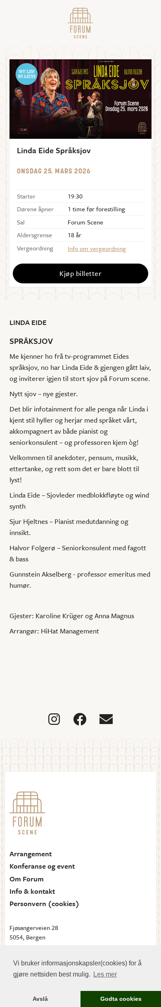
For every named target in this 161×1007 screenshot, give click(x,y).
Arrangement (30, 853)
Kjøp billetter (80, 273)
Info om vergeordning (97, 248)
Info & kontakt (32, 891)
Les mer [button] (105, 974)
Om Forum (26, 878)
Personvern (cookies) (44, 903)
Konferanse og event (42, 866)
